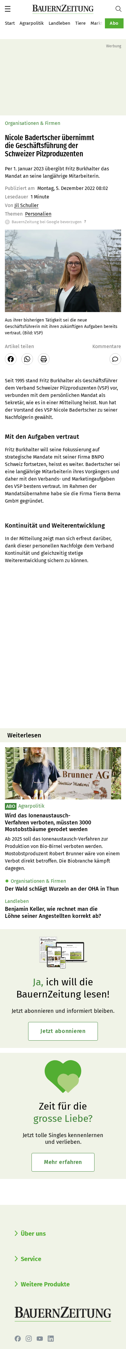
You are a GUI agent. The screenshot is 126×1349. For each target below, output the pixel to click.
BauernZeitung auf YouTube (40, 1339)
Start (10, 23)
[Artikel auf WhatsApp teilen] (27, 359)
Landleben (59, 23)
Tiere (80, 23)
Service (31, 1259)
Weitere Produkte (45, 1284)
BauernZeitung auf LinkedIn (51, 1339)
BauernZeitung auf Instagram (29, 1339)
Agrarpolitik (32, 23)
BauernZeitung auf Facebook (18, 1339)
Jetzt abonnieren (63, 1031)
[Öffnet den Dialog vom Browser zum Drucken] (44, 359)
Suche (121, 9)
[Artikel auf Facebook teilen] (11, 359)
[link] (63, 822)
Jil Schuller (26, 205)
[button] (7, 8)
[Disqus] (63, 645)
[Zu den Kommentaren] (115, 359)
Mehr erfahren (63, 1162)
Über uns (33, 1234)
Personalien (38, 214)
